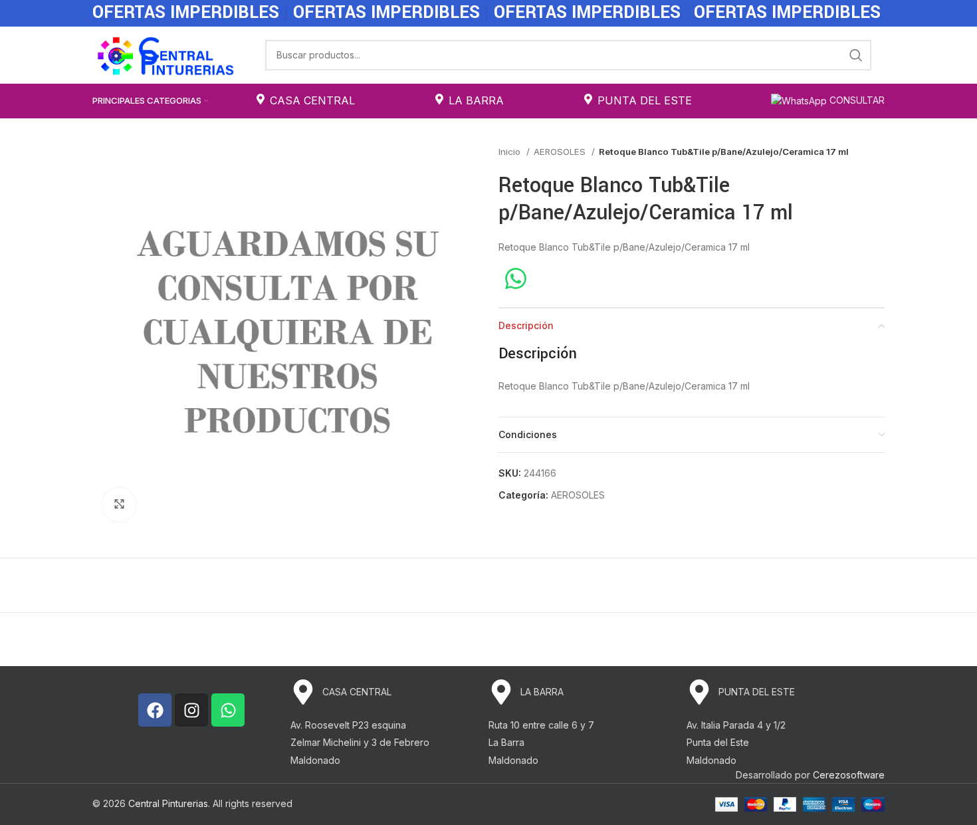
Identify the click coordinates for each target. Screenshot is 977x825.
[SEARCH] (856, 55)
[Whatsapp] (228, 710)
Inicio (510, 151)
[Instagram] (191, 710)
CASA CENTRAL (312, 100)
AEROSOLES (561, 151)
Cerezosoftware (849, 774)
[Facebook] (154, 710)
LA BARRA (476, 100)
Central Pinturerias (168, 803)
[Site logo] (165, 53)
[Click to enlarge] (119, 504)
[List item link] (389, 692)
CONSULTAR (856, 100)
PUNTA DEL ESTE (644, 100)
